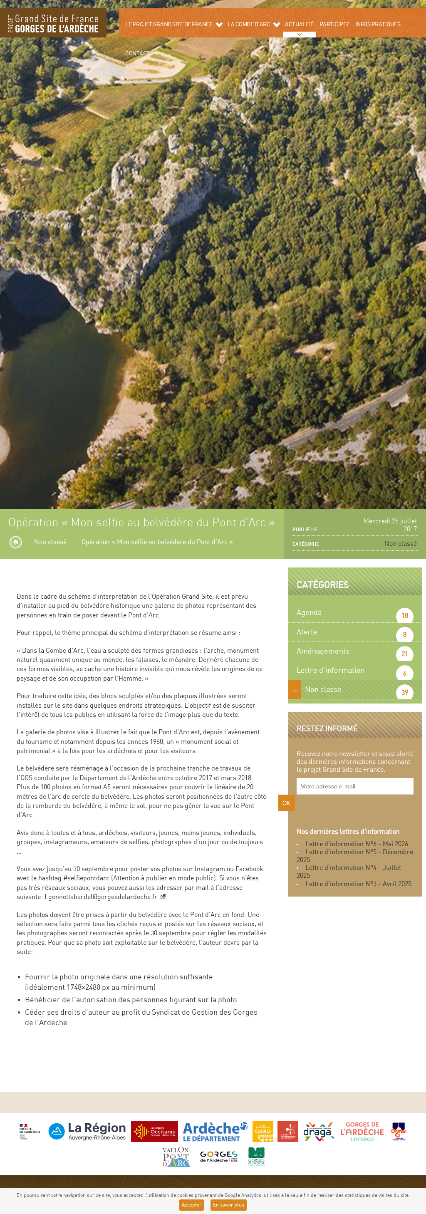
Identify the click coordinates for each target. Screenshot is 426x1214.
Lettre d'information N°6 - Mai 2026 (356, 844)
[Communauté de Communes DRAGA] (319, 1131)
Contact (137, 54)
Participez (334, 24)
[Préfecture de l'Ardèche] (30, 1131)
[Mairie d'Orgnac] (399, 1131)
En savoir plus (228, 1205)
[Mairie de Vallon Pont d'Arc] (175, 1156)
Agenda (309, 613)
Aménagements (323, 651)
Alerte (307, 632)
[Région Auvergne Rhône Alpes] (87, 1131)
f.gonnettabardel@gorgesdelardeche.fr (101, 897)
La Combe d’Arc (249, 24)
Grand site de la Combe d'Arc (53, 22)
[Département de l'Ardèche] (215, 1131)
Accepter (191, 1205)
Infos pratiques (378, 24)
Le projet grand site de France (169, 24)
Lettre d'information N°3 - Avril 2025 (358, 884)
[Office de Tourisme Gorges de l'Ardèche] (218, 1156)
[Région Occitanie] (154, 1131)
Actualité (299, 24)
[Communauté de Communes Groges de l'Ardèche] (362, 1131)
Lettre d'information (331, 670)
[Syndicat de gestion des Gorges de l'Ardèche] (256, 1156)
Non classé (50, 542)
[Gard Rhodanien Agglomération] (287, 1131)
